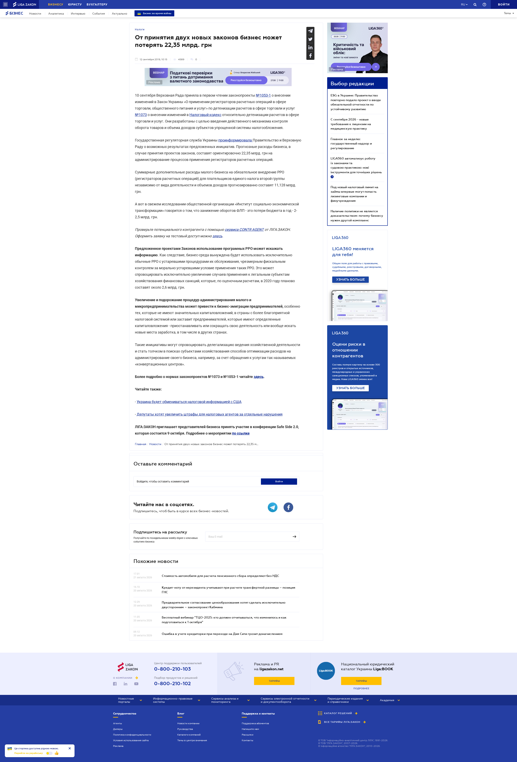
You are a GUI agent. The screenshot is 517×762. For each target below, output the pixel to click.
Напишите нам (250, 729)
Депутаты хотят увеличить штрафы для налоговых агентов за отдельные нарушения (210, 414)
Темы (507, 13)
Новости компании (188, 723)
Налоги (140, 29)
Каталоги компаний (189, 734)
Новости (35, 13)
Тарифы (274, 681)
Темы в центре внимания (192, 740)
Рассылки (247, 734)
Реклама (118, 746)
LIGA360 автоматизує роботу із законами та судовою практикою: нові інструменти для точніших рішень (356, 167)
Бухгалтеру (97, 4)
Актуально (119, 13)
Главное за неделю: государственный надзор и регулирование (351, 143)
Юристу (75, 4)
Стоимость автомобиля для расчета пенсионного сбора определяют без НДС (220, 575)
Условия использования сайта (131, 740)
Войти (279, 481)
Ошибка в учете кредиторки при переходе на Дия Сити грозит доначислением (222, 633)
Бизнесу (55, 4)
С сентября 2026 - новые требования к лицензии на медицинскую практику (351, 123)
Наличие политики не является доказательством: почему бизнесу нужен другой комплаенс (357, 215)
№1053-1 (263, 95)
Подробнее (361, 688)
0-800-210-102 (172, 683)
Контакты (247, 740)
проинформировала (235, 140)
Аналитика (56, 13)
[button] (5, 4)
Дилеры (118, 729)
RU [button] (463, 4)
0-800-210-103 (172, 669)
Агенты (117, 723)
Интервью (78, 13)
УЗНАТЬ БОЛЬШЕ (350, 279)
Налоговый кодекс (205, 115)
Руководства (185, 729)
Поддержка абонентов (255, 723)
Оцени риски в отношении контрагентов (348, 350)
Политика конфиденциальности (132, 734)
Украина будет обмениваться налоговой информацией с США (189, 402)
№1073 (141, 115)
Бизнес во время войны (156, 13)
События (98, 13)
